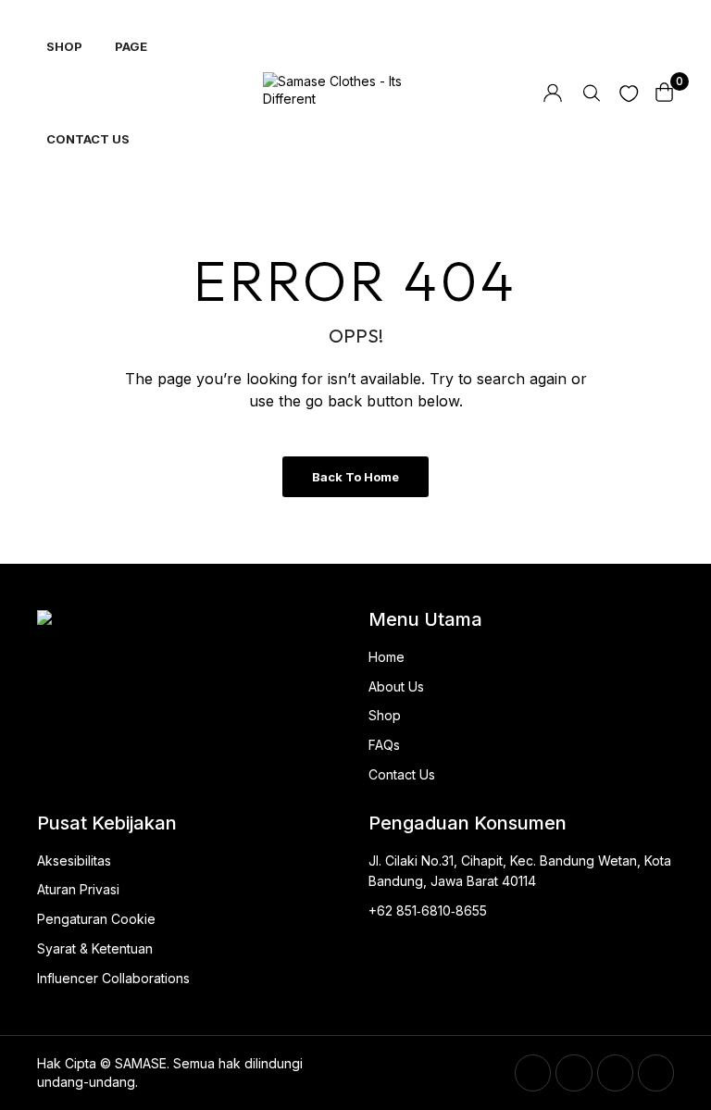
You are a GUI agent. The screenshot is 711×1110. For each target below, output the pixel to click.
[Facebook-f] (533, 1072)
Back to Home (355, 476)
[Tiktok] (573, 1072)
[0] (664, 92)
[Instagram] (615, 1072)
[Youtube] (656, 1072)
